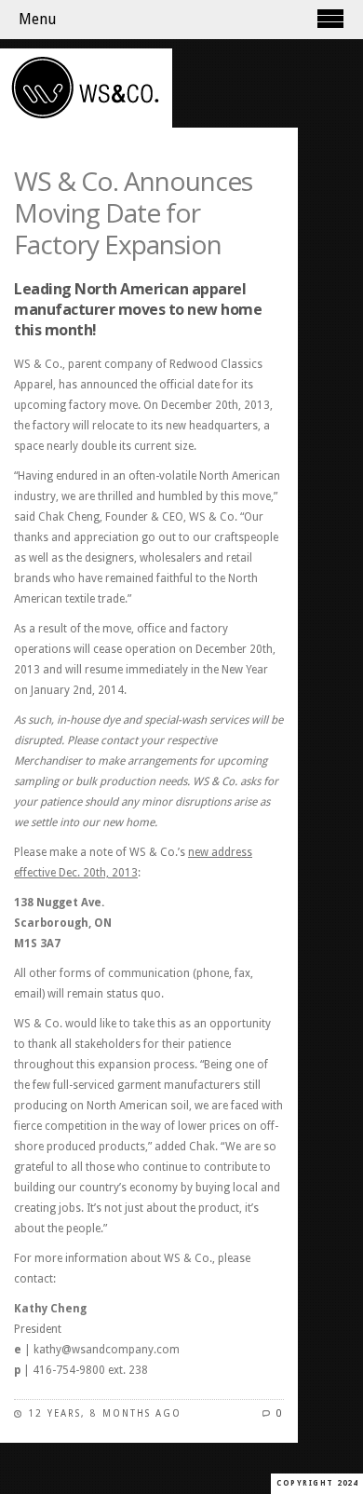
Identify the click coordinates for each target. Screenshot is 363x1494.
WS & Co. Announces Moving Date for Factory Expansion (133, 212)
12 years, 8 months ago (105, 1413)
